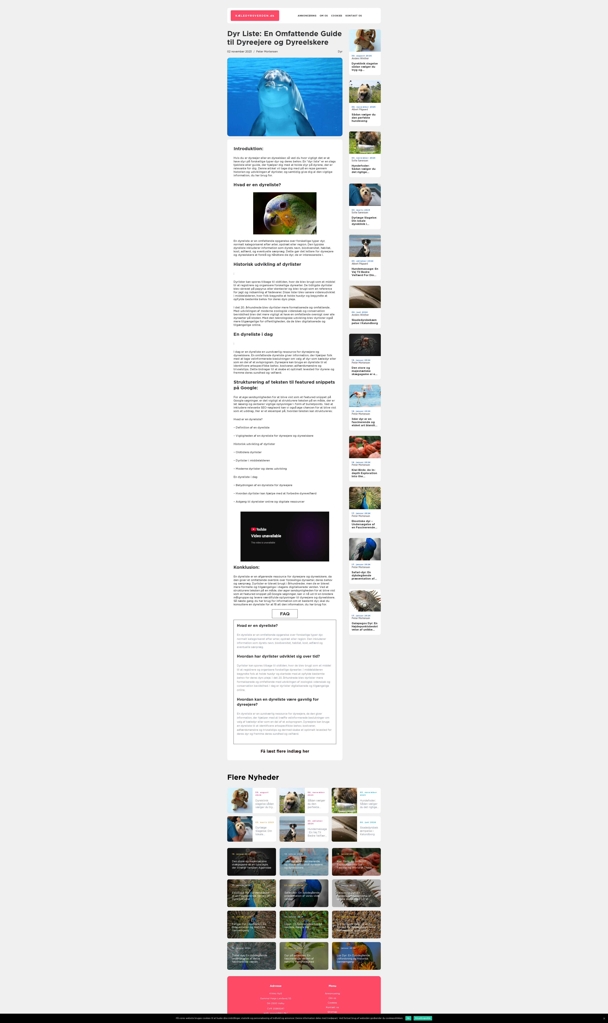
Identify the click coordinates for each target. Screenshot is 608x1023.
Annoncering (307, 15)
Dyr (340, 51)
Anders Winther (360, 58)
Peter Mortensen (267, 51)
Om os (324, 15)
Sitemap (332, 1011)
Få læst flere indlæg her (285, 751)
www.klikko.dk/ (279, 1013)
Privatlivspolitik (423, 1018)
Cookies (336, 15)
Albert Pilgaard (360, 109)
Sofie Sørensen (360, 160)
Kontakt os (353, 15)
